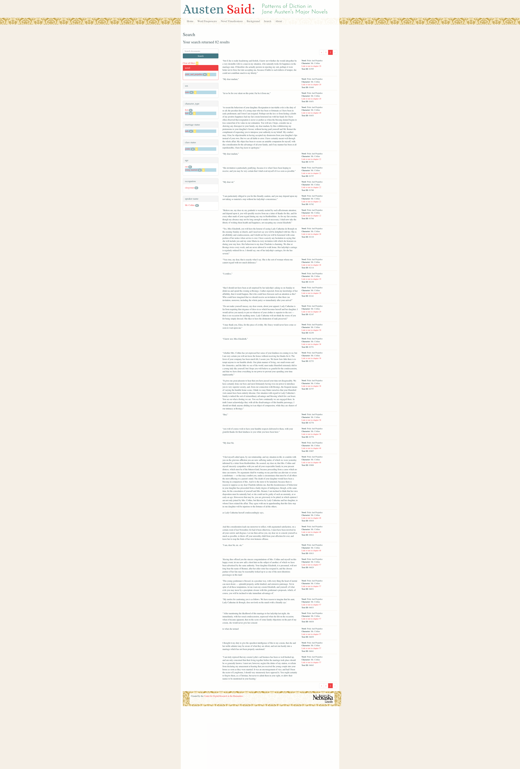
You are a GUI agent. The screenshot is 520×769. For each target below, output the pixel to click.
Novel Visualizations (232, 21)
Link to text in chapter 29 (311, 279)
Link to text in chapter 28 (311, 234)
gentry (187, 148)
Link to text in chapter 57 (311, 564)
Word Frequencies (207, 21)
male (187, 92)
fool (186, 109)
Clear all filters (190, 62)
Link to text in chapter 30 (311, 330)
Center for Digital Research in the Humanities (223, 695)
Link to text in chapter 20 (311, 66)
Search (267, 21)
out (186, 166)
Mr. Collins (190, 205)
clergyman (189, 187)
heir (186, 113)
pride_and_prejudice (193, 74)
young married (191, 169)
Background (253, 21)
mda (187, 130)
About (278, 21)
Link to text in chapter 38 (311, 344)
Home (190, 21)
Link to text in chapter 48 (311, 448)
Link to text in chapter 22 (311, 159)
